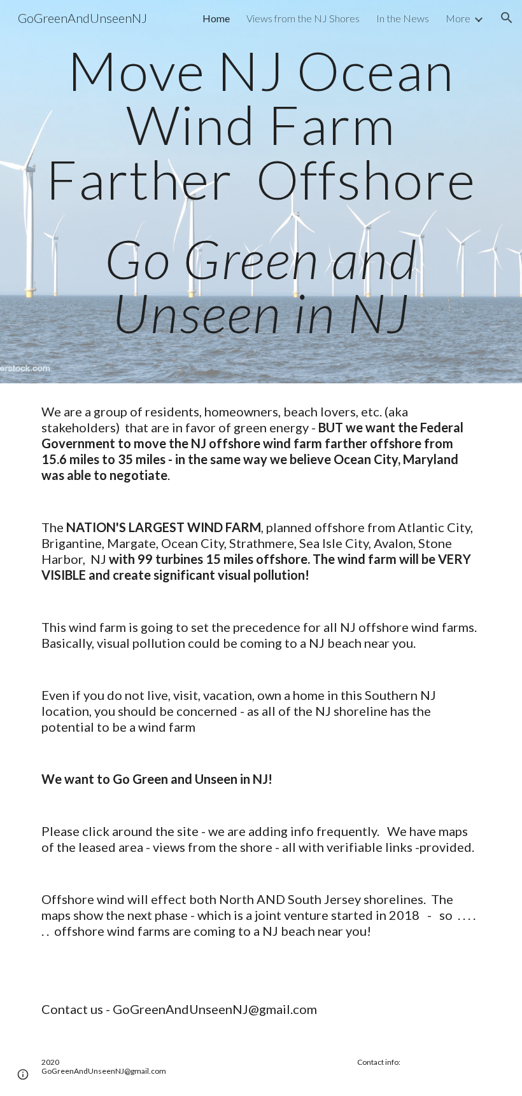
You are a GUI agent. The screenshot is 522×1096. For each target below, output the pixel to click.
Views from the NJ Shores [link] (303, 18)
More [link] (458, 18)
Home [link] (216, 18)
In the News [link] (402, 18)
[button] (506, 18)
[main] (261, 191)
